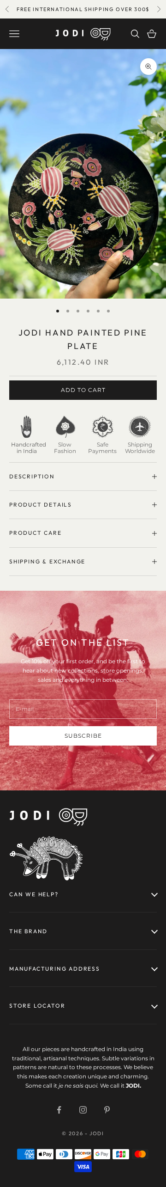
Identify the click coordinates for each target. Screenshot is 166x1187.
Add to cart (83, 389)
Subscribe (83, 735)
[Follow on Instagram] (83, 1109)
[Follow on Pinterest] (107, 1109)
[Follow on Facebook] (59, 1109)
